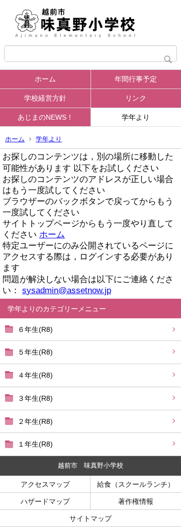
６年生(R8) (35, 329)
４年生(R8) (35, 375)
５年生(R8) (35, 352)
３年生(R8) (35, 398)
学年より (136, 117)
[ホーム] (90, 23)
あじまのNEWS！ (45, 117)
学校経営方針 (45, 98)
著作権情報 (135, 501)
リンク (135, 98)
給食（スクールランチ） (135, 484)
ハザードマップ (45, 501)
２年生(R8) (35, 421)
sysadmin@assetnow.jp (66, 290)
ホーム (45, 79)
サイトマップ (90, 518)
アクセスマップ (45, 484)
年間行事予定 (136, 79)
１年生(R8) (35, 444)
